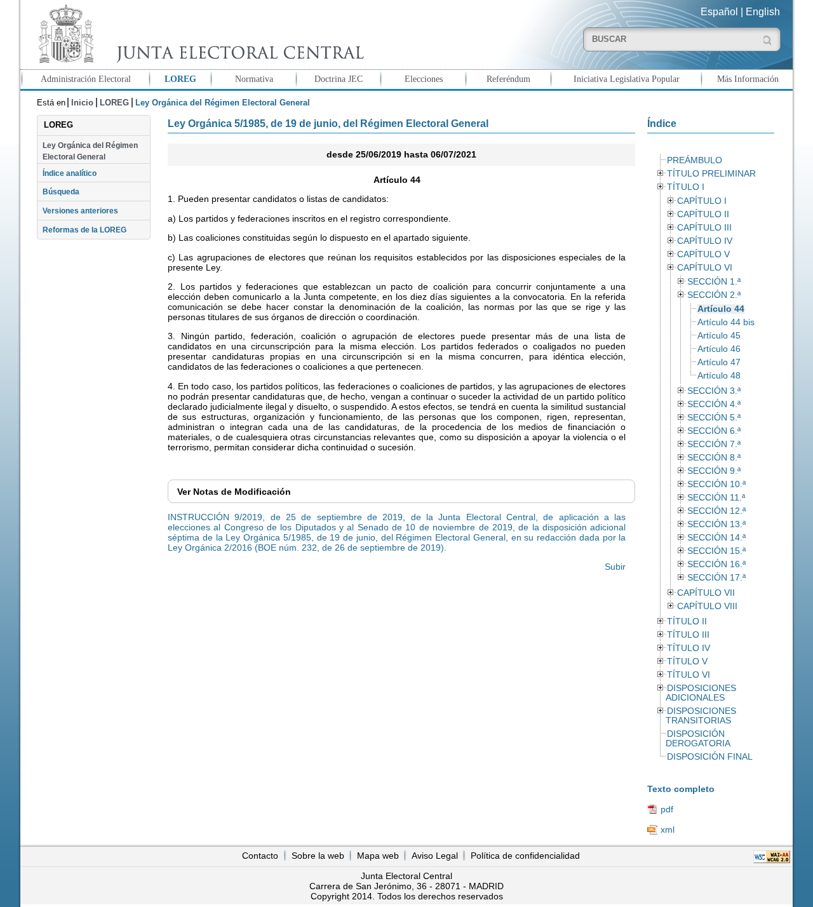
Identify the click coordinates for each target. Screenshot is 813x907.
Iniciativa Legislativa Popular (627, 79)
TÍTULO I (685, 187)
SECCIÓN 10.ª (716, 484)
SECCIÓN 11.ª (716, 497)
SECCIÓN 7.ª (714, 444)
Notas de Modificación (234, 492)
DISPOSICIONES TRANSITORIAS (701, 715)
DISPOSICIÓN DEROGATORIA (698, 738)
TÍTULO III (688, 635)
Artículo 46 (719, 349)
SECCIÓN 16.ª (716, 564)
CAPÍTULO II (703, 214)
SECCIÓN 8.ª (714, 457)
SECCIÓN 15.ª (716, 551)
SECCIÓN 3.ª (714, 391)
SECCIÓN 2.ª (714, 295)
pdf (667, 809)
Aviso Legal (435, 855)
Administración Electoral (86, 79)
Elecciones (424, 79)
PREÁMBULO (694, 160)
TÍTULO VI (688, 675)
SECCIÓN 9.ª (714, 471)
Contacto (260, 855)
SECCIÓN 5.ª (714, 417)
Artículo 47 (719, 362)
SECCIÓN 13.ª (716, 524)
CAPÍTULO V (703, 254)
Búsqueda (61, 191)
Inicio (82, 102)
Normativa (254, 79)
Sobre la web (318, 855)
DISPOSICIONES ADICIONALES (701, 692)
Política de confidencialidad (525, 855)
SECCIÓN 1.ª (714, 281)
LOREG (180, 79)
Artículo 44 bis (726, 322)
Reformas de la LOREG (84, 229)
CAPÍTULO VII (706, 593)
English (763, 11)
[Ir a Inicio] (198, 34)
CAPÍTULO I (702, 201)
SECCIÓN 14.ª (716, 537)
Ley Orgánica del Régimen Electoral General (90, 151)
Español (719, 11)
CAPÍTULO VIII (707, 606)
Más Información (748, 79)
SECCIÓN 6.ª (714, 431)
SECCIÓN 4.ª (714, 404)
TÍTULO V (687, 661)
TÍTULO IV (688, 648)
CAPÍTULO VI (704, 267)
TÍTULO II (687, 621)
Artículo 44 (720, 309)
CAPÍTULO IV (704, 241)
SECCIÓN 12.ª (716, 511)
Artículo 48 (719, 375)
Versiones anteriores (80, 210)
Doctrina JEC (338, 79)
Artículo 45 (719, 335)
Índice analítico (70, 173)
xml (668, 829)
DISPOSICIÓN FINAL (710, 757)
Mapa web (378, 855)
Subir (615, 566)
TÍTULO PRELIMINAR (711, 173)
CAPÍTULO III (704, 227)
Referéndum (508, 79)
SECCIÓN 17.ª (716, 577)
